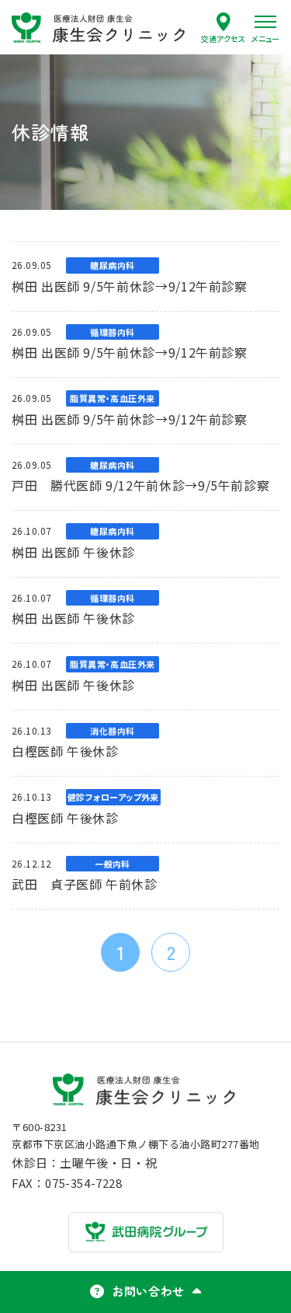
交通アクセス (223, 38)
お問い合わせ (148, 1291)
